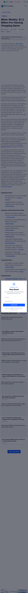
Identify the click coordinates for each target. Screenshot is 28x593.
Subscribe (14, 304)
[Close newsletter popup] (25, 283)
